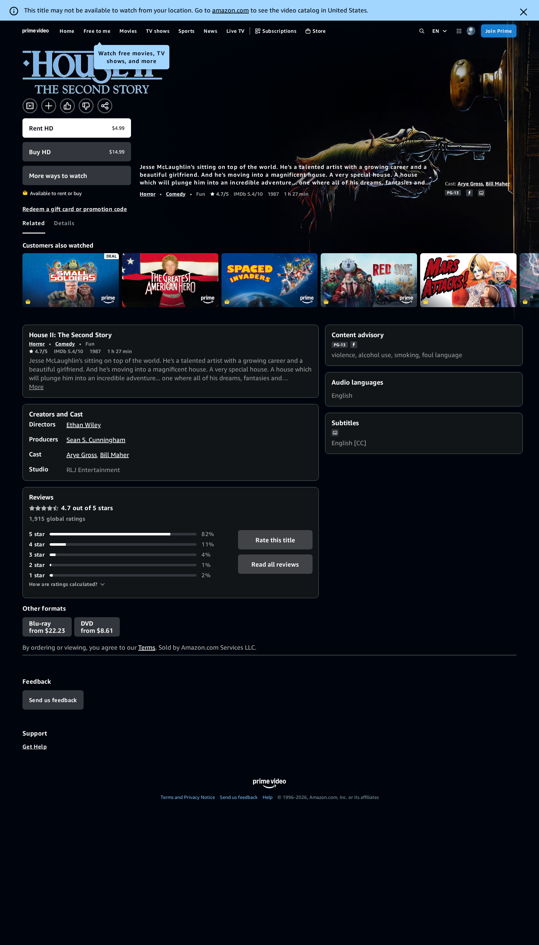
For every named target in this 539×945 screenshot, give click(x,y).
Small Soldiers (70, 280)
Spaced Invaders (269, 280)
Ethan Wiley (83, 424)
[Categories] (459, 31)
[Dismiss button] (524, 12)
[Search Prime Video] (422, 31)
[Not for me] (86, 105)
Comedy (176, 194)
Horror (147, 194)
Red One (369, 280)
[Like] (67, 105)
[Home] (35, 30)
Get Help (34, 746)
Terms (146, 647)
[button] (67, 584)
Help (268, 797)
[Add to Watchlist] (48, 105)
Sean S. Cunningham (95, 439)
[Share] (104, 105)
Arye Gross (470, 183)
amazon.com (230, 10)
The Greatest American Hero (170, 280)
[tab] (33, 223)
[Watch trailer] (29, 105)
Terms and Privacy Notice (188, 797)
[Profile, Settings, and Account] (471, 31)
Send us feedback (239, 797)
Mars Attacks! (468, 280)
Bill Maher (498, 183)
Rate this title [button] (275, 540)
